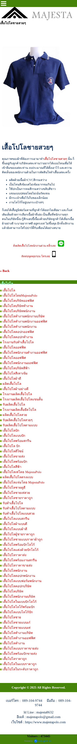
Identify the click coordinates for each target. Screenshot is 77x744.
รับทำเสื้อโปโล (13, 503)
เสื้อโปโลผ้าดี (12, 378)
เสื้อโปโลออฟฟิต (14, 347)
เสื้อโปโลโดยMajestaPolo (20, 295)
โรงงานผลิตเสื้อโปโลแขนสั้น (23, 399)
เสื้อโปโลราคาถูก (15, 659)
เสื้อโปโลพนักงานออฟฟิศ (20, 363)
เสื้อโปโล (9, 290)
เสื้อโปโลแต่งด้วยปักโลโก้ (20, 550)
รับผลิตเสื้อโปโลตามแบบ (20, 425)
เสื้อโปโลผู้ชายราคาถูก (19, 534)
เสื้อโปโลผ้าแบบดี (15, 524)
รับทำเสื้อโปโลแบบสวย (19, 513)
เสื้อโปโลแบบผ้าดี (15, 529)
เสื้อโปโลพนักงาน (15, 570)
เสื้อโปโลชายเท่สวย (16, 493)
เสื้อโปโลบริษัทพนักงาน (19, 311)
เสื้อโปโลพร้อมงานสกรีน (20, 560)
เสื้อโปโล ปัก (11, 446)
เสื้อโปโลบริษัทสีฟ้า (16, 368)
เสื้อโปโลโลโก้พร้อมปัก (19, 607)
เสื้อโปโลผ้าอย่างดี (15, 389)
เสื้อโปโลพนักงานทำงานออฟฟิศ (25, 352)
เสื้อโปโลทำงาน (14, 643)
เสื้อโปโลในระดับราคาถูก (20, 669)
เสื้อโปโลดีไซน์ (13, 451)
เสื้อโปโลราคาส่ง (14, 555)
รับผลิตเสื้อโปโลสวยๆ (18, 420)
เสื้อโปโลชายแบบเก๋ (16, 622)
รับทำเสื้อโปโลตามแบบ (19, 508)
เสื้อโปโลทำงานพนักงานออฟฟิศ (25, 321)
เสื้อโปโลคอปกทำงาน (18, 337)
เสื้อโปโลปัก (11, 430)
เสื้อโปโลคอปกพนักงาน (19, 576)
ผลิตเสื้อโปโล (12, 384)
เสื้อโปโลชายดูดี (14, 487)
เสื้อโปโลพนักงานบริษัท (19, 596)
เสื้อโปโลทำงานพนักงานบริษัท (24, 316)
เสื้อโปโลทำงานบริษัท (18, 633)
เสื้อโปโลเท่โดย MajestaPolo (22, 472)
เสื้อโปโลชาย (12, 617)
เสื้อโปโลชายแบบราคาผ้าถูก (22, 539)
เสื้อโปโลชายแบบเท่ (16, 627)
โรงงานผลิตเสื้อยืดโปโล (19, 409)
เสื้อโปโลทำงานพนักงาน (20, 326)
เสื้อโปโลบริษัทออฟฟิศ (18, 300)
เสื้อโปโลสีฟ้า (12, 467)
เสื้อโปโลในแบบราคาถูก (20, 664)
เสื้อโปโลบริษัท (13, 591)
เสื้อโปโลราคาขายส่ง (17, 565)
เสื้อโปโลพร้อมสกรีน (17, 441)
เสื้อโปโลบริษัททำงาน (18, 306)
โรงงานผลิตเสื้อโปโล (17, 394)
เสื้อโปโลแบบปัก (14, 435)
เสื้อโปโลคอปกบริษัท (17, 586)
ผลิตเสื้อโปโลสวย (15, 415)
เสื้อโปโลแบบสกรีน (16, 518)
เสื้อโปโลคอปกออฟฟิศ (18, 332)
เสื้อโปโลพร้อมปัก (15, 461)
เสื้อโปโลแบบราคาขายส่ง (20, 648)
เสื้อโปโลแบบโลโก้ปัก (18, 612)
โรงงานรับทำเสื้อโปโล (18, 342)
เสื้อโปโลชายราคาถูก (18, 498)
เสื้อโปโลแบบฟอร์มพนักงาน (22, 581)
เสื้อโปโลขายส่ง (14, 456)
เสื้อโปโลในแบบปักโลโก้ (20, 602)
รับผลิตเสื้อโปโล (14, 404)
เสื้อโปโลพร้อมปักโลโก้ (19, 544)
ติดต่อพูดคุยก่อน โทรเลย (36, 256)
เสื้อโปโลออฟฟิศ (14, 358)
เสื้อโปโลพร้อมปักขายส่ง (20, 653)
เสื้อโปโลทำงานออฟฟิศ (19, 638)
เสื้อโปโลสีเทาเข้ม (15, 373)
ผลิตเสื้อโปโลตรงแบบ (18, 477)
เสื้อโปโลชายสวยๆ (55, 158)
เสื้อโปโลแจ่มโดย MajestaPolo (23, 482)
